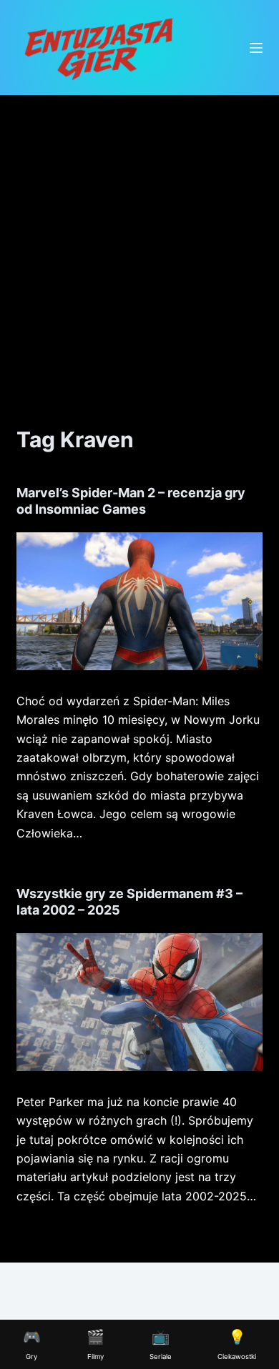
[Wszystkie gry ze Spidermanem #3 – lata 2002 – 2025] (139, 1002)
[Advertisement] (139, 241)
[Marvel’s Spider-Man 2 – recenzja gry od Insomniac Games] (139, 601)
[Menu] (256, 47)
